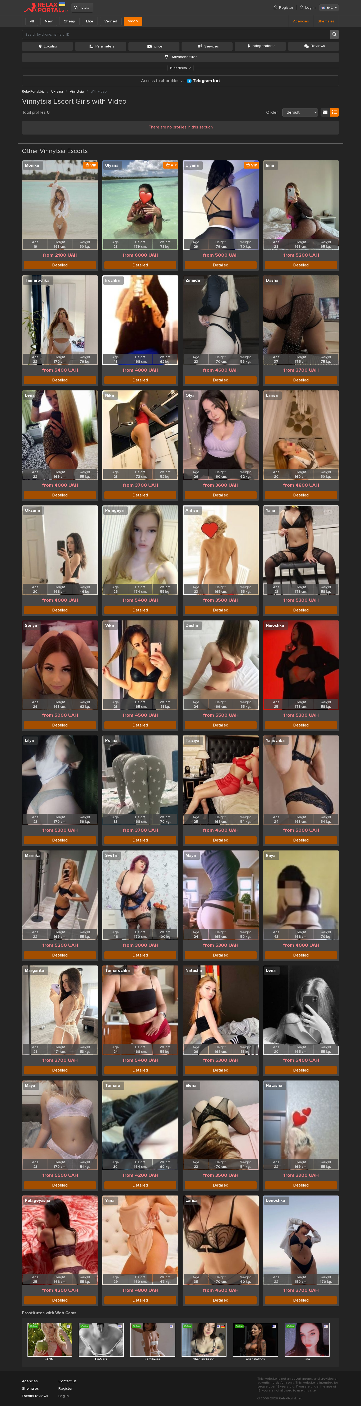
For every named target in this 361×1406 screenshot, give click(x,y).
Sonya (31, 625)
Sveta (111, 855)
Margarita (34, 970)
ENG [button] (329, 8)
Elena (191, 1085)
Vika (109, 625)
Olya (190, 395)
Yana (270, 510)
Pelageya (114, 510)
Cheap (69, 21)
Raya (270, 855)
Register (286, 7)
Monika (32, 165)
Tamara (112, 1085)
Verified (110, 21)
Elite (89, 21)
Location (51, 46)
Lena (30, 395)
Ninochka (275, 625)
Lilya (29, 740)
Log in (310, 7)
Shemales (326, 21)
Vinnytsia (81, 7)
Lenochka (275, 1200)
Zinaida (193, 280)
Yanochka (275, 740)
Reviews (318, 46)
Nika (109, 395)
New (49, 21)
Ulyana (111, 165)
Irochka (112, 280)
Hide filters (179, 68)
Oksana (32, 510)
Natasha (194, 970)
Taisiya (192, 740)
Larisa (272, 395)
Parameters (104, 46)
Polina (111, 740)
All (32, 21)
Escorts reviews (35, 1396)
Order (272, 112)
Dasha (272, 280)
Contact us (67, 1381)
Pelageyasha (37, 1200)
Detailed (60, 265)
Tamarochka (37, 280)
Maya (191, 855)
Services (211, 46)
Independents (263, 46)
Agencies (301, 21)
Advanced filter (183, 57)
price (158, 46)
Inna (270, 165)
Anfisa (192, 510)
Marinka (32, 855)
